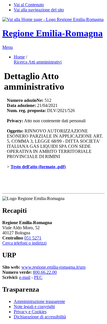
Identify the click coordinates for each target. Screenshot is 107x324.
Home (19, 56)
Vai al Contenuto (29, 4)
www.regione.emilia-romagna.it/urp (53, 267)
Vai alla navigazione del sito (39, 9)
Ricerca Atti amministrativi (38, 62)
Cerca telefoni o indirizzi (24, 243)
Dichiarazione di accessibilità (40, 316)
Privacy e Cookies (30, 311)
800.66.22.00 (45, 272)
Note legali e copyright (34, 306)
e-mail (24, 277)
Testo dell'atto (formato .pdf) (38, 166)
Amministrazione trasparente (39, 301)
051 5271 (32, 237)
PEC (38, 277)
